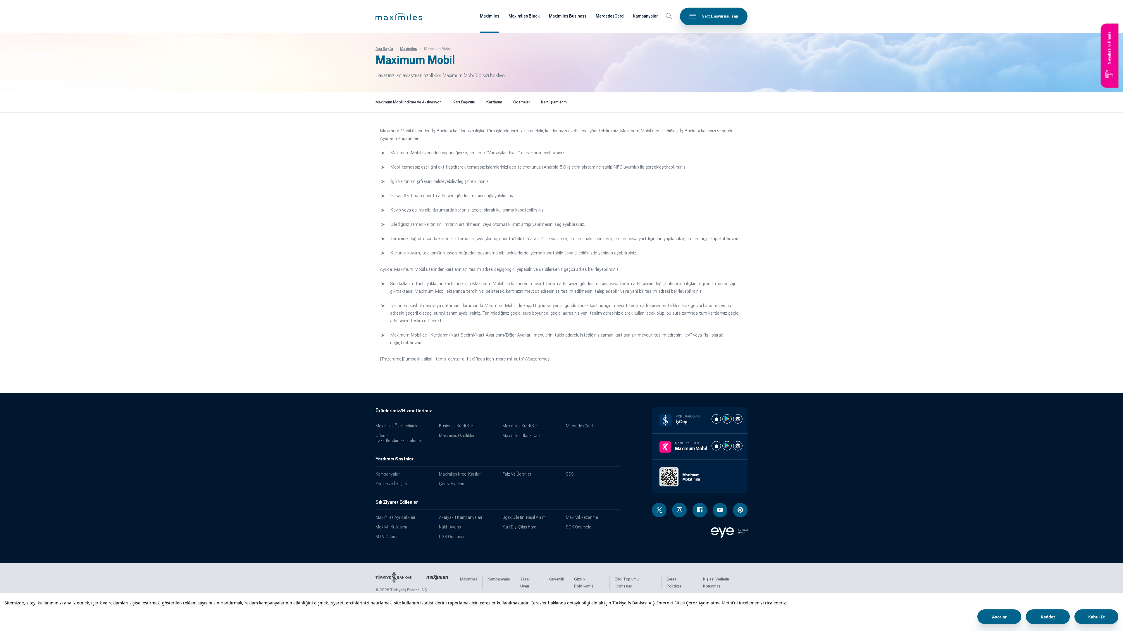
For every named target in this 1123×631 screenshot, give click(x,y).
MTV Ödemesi (389, 536)
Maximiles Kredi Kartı (521, 425)
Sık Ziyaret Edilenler (397, 502)
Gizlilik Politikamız (583, 582)
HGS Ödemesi (451, 536)
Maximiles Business (567, 16)
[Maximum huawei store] (738, 445)
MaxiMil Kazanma (582, 517)
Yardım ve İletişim (391, 483)
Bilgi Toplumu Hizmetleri (627, 582)
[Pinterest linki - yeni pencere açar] (740, 510)
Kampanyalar (645, 16)
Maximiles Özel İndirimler (398, 425)
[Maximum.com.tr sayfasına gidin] (437, 576)
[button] (399, 16)
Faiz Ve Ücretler (516, 473)
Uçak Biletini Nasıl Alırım (523, 517)
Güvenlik (556, 579)
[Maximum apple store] (716, 445)
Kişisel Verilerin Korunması (716, 582)
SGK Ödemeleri (579, 526)
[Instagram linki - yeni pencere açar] (679, 510)
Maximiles (489, 16)
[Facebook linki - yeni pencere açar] (700, 510)
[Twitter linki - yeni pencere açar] (659, 510)
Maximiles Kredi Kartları (460, 473)
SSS (570, 473)
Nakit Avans (450, 526)
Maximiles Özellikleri (457, 435)
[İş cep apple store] (716, 419)
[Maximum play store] (727, 445)
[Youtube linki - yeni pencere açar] (720, 510)
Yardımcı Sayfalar (395, 459)
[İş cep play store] (727, 419)
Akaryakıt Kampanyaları (460, 517)
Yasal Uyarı (525, 582)
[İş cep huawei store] (738, 419)
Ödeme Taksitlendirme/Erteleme (398, 438)
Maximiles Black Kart (521, 435)
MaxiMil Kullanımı (391, 526)
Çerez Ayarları (451, 483)
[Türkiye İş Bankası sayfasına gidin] (394, 576)
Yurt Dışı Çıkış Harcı (519, 526)
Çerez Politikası (674, 582)
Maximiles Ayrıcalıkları (395, 517)
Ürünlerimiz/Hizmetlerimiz (404, 410)
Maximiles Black (524, 16)
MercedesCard (609, 16)
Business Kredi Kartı (457, 425)
